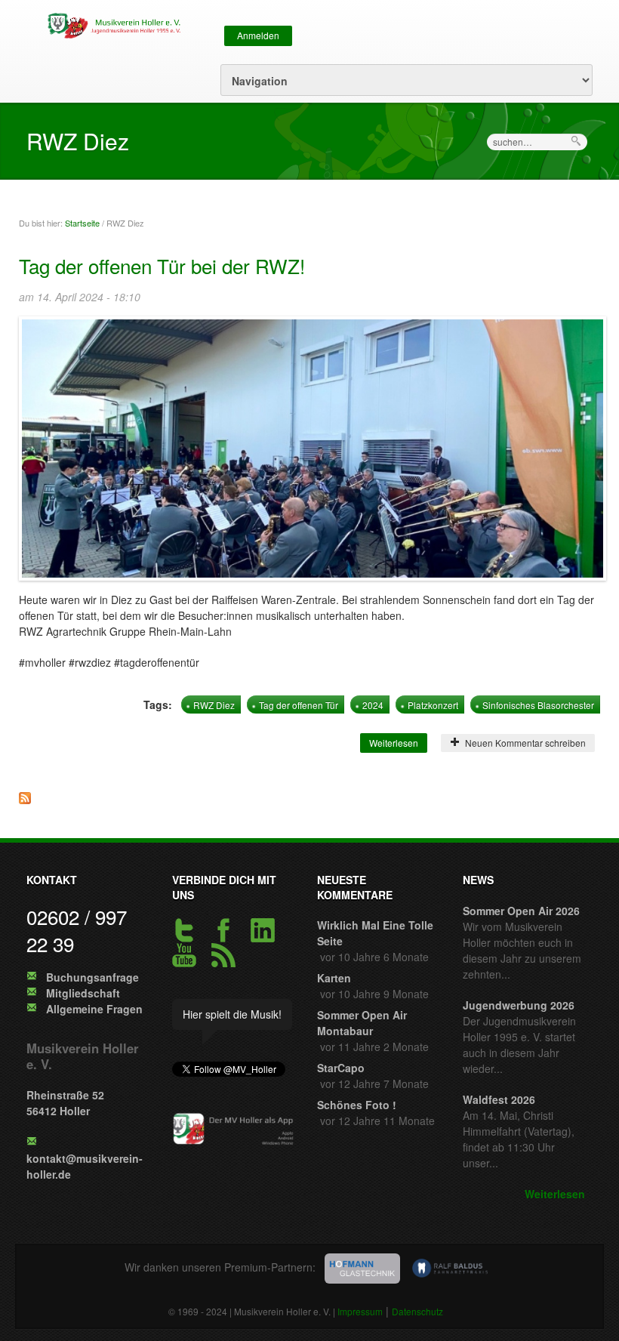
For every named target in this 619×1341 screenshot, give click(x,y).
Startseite (82, 223)
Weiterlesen (398, 742)
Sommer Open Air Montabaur (362, 1022)
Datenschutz (417, 1311)
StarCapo (341, 1067)
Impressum (360, 1311)
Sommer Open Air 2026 (521, 910)
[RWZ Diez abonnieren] (309, 801)
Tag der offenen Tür (298, 704)
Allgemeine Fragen (94, 1008)
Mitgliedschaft (83, 992)
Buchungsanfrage (92, 977)
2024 (372, 704)
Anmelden (258, 35)
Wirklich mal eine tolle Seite (375, 932)
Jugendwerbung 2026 (518, 1005)
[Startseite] (111, 24)
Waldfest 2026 (499, 1099)
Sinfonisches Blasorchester (538, 704)
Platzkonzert (433, 704)
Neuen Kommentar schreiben (523, 742)
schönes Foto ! (356, 1104)
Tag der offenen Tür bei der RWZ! (162, 265)
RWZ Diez (214, 704)
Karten (334, 977)
